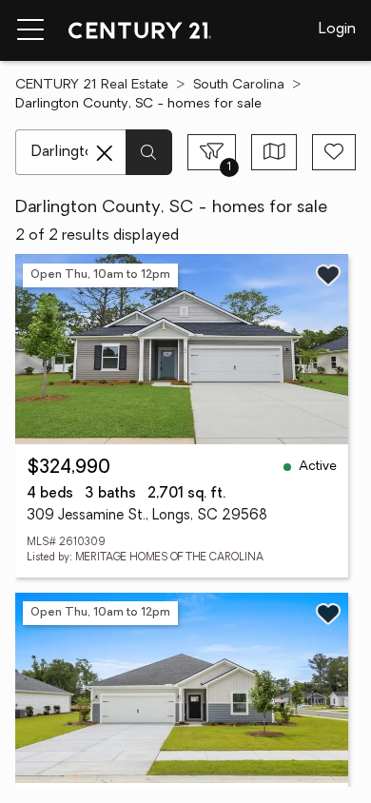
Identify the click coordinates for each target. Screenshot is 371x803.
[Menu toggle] (30, 30)
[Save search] (334, 152)
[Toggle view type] (274, 152)
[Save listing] (328, 275)
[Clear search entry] (104, 153)
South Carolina (238, 85)
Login (337, 29)
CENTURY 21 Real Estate (91, 85)
